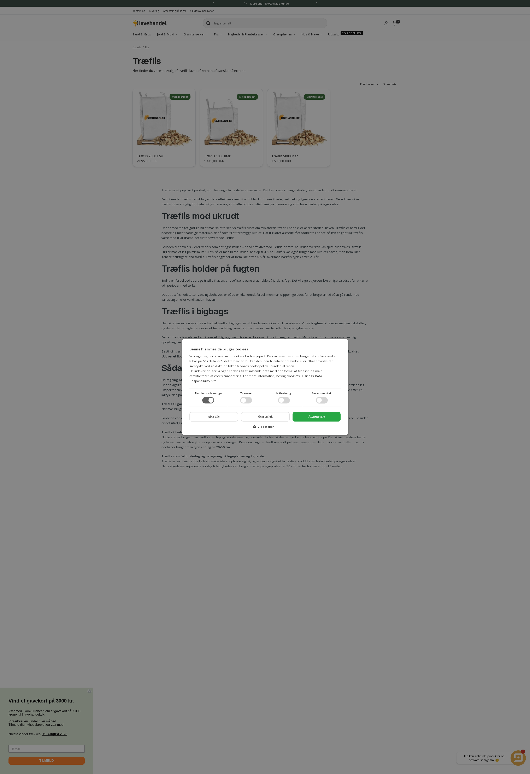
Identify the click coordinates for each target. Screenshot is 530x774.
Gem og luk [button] (265, 416)
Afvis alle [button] (213, 416)
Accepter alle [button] (316, 416)
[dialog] (265, 387)
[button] (265, 428)
